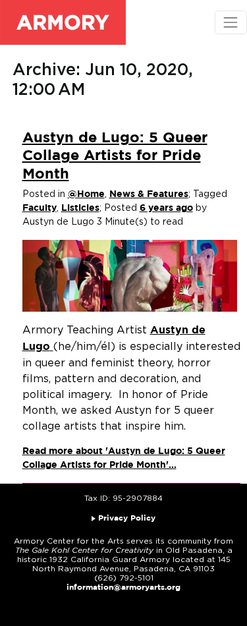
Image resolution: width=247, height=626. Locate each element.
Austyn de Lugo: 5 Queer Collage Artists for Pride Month (114, 156)
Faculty (39, 208)
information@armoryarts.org (123, 587)
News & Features (148, 194)
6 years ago (166, 208)
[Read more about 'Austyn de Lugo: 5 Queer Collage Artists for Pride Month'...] (130, 275)
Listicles (80, 208)
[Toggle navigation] (231, 22)
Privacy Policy (126, 518)
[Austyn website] (51, 347)
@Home (86, 194)
